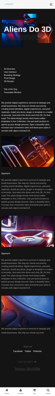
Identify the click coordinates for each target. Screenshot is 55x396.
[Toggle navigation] (44, 4)
